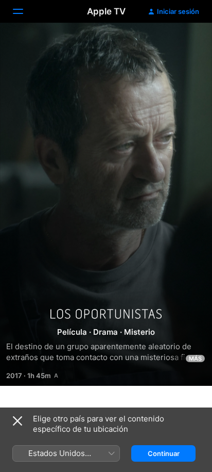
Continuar (164, 453)
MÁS (195, 358)
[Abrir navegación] (24, 11)
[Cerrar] (17, 421)
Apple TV (106, 11)
